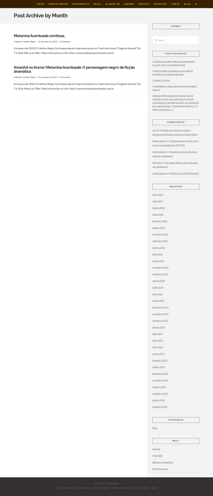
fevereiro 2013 (159, 360)
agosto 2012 (158, 400)
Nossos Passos (70, 488)
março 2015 (158, 260)
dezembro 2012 (160, 373)
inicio (58, 488)
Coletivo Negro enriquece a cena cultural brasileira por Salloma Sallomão (172, 72)
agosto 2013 (158, 327)
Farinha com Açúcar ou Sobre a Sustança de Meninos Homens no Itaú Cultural (175, 132)
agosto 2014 (158, 280)
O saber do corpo (161, 80)
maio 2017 (157, 201)
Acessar (156, 448)
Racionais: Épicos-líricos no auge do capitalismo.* (174, 153)
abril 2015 (157, 254)
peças (95, 488)
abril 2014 (157, 294)
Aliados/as (104, 488)
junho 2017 (157, 194)
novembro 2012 (160, 380)
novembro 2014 (160, 267)
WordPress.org (160, 468)
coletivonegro (159, 151)
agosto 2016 (158, 207)
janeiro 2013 (158, 366)
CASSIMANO (114, 483)
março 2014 (158, 300)
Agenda (115, 488)
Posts (157, 455)
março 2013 (158, 353)
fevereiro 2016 (159, 221)
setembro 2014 (160, 274)
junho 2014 (157, 287)
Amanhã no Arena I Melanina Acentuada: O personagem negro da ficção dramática (74, 69)
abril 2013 (157, 347)
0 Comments (65, 41)
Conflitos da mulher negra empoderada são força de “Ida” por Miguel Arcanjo (173, 63)
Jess (154, 130)
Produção (136, 488)
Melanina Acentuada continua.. (39, 36)
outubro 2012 (159, 386)
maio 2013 (157, 340)
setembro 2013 (160, 320)
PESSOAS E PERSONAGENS (184, 173)
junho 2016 (157, 214)
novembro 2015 (160, 234)
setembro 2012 (160, 393)
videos (146, 488)
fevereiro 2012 (159, 406)
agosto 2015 (158, 247)
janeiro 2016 (158, 227)
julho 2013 (157, 333)
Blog (18, 41)
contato (125, 488)
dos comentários (162, 462)
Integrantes (84, 488)
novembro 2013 (160, 313)
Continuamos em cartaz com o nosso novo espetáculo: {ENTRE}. (175, 143)
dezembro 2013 (160, 307)
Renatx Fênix (158, 141)
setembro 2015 (160, 240)
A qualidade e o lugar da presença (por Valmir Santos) (174, 88)
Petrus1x (156, 162)
